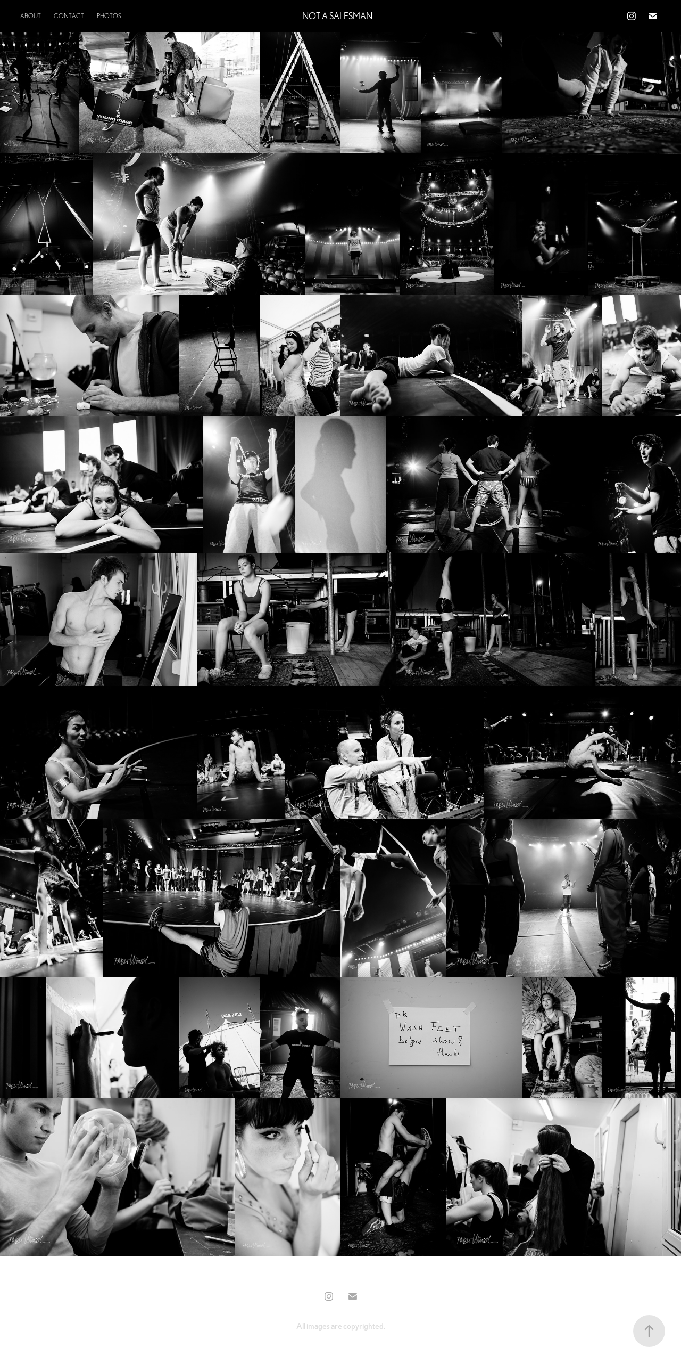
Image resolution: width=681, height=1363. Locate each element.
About (30, 15)
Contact (69, 15)
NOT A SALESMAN (337, 16)
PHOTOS (109, 15)
